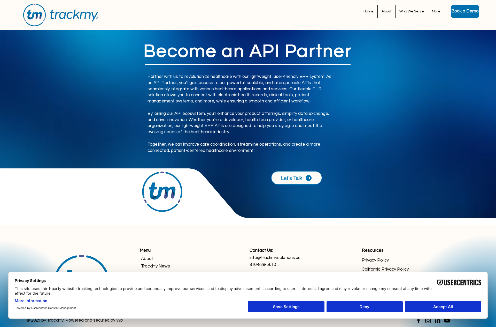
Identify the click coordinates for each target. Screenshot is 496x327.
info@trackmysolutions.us (275, 257)
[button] (412, 11)
